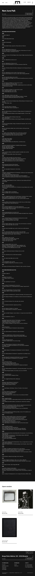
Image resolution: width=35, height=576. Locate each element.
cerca (6, 2)
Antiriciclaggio (4, 569)
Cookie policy (4, 568)
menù (3, 2)
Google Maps (29, 558)
